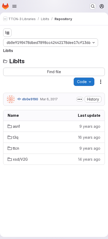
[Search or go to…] (93, 6)
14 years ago (89, 159)
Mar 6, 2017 (49, 99)
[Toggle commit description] (79, 99)
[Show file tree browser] (7, 32)
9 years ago (89, 126)
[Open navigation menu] (14, 6)
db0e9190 (29, 99)
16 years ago (89, 137)
